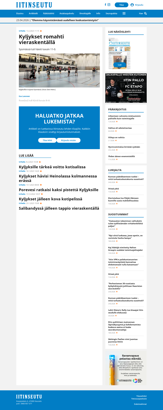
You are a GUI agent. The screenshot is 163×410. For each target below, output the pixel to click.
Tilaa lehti (47, 140)
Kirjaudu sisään (68, 140)
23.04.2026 (57, 20)
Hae (141, 13)
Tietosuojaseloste (139, 398)
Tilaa (121, 4)
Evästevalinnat (140, 404)
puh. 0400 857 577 (24, 403)
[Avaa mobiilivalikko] (124, 13)
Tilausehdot (141, 396)
